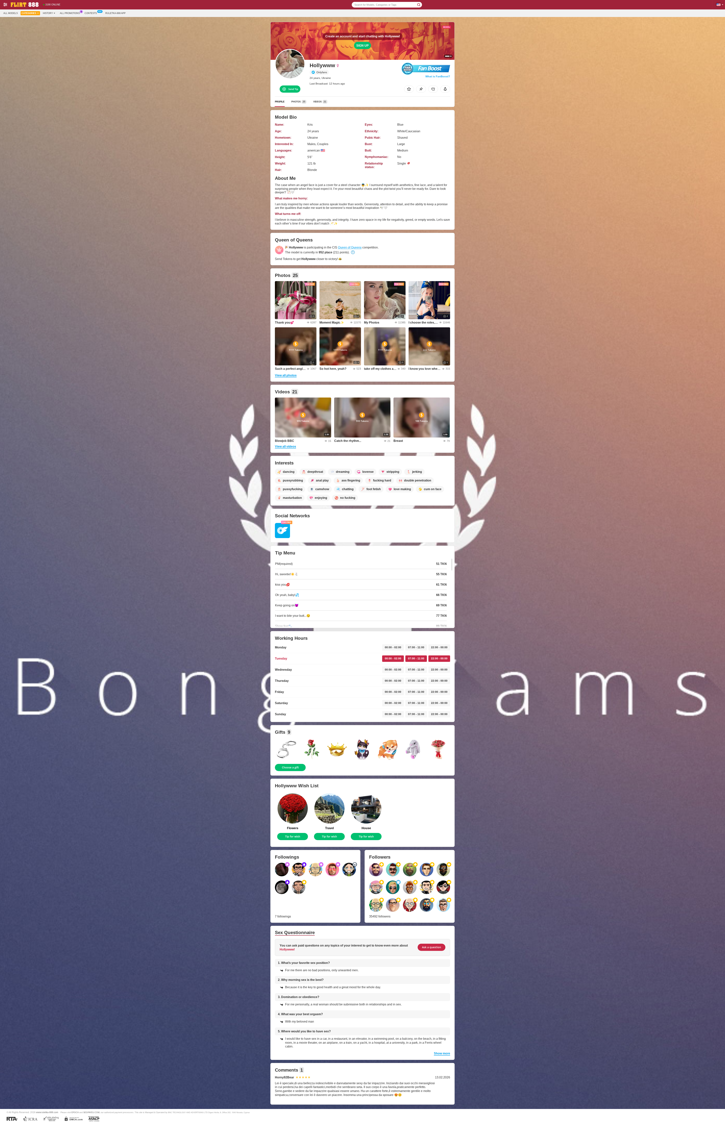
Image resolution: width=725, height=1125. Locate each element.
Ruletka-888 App (115, 13)
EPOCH (75, 1112)
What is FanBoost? (437, 76)
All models (10, 13)
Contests (91, 13)
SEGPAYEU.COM (91, 1112)
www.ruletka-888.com (47, 1112)
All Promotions (70, 13)
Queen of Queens (350, 247)
